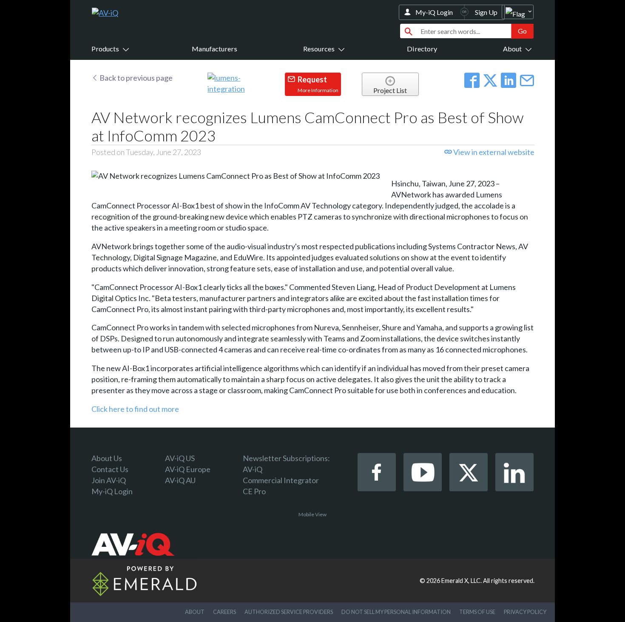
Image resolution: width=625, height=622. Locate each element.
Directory (422, 49)
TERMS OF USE (477, 611)
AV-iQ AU (180, 480)
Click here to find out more (135, 409)
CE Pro (254, 491)
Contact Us (109, 469)
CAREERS (224, 611)
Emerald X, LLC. (461, 580)
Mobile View (312, 514)
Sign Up (486, 12)
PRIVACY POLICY (525, 611)
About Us (106, 458)
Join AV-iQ (108, 480)
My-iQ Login (434, 12)
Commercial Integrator (281, 480)
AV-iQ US (180, 458)
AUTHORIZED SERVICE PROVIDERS (288, 611)
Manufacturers (214, 49)
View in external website (493, 152)
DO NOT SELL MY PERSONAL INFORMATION (396, 611)
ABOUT (195, 611)
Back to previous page (135, 77)
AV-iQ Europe (187, 469)
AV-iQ (252, 469)
